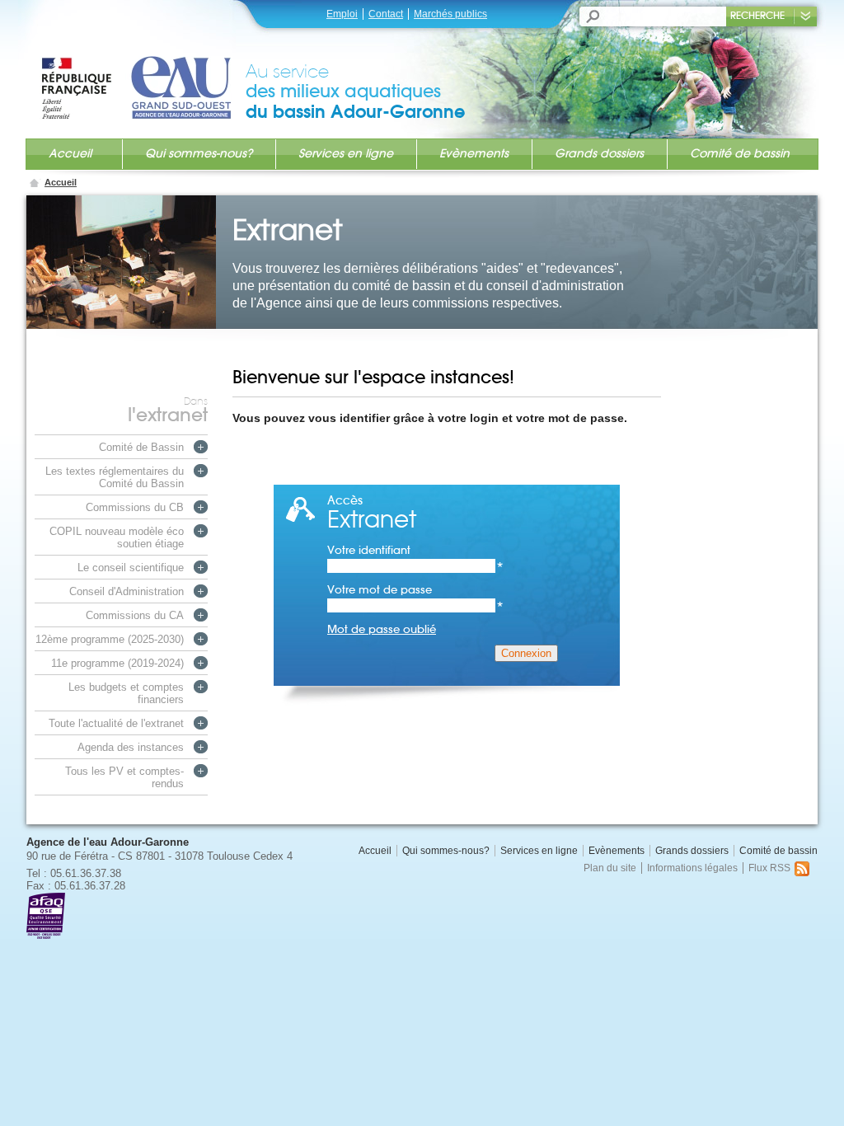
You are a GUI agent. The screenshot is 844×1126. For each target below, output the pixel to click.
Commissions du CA (135, 615)
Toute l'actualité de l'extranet (116, 723)
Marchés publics (450, 14)
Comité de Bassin (141, 447)
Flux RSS (769, 868)
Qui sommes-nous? (198, 153)
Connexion (526, 653)
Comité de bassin (740, 153)
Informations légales (692, 868)
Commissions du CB (135, 507)
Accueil (70, 153)
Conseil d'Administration (126, 591)
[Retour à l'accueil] (143, 72)
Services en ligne (345, 153)
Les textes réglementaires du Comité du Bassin (114, 477)
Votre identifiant (415, 550)
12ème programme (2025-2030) (109, 639)
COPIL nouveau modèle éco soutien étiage (116, 537)
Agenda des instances (130, 747)
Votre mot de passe (415, 590)
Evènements (474, 153)
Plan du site (610, 868)
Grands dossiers (599, 153)
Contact (385, 14)
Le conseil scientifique (130, 567)
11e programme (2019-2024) (117, 663)
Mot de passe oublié (381, 629)
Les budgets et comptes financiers (126, 693)
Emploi (342, 14)
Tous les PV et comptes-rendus (124, 777)
